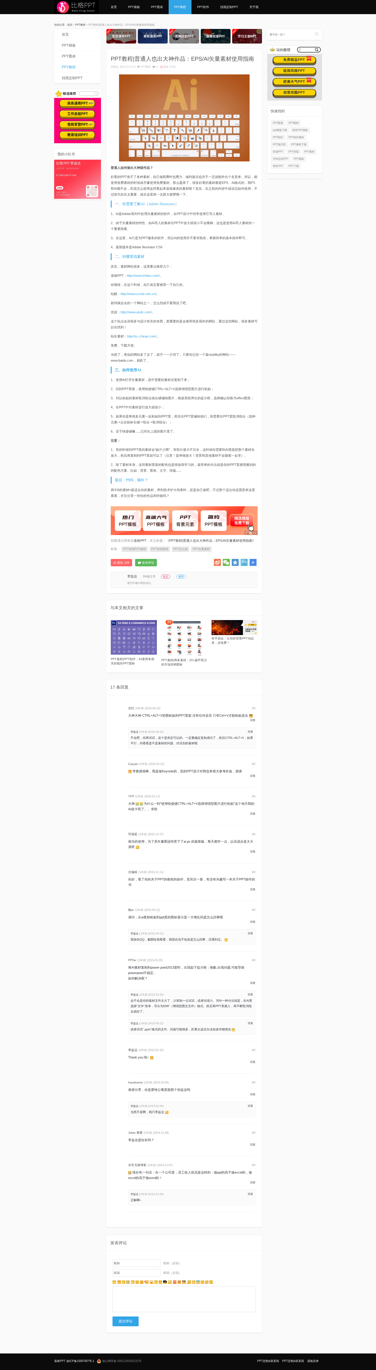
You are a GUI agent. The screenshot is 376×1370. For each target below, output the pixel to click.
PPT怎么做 (180, 549)
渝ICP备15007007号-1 (80, 1361)
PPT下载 (294, 166)
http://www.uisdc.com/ (136, 312)
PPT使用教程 (159, 549)
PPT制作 (278, 137)
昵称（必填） (172, 1263)
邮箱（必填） (172, 1272)
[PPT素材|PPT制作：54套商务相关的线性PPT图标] (134, 637)
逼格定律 (313, 1361)
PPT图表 (157, 7)
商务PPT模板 (300, 130)
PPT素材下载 (299, 144)
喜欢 (169, 66)
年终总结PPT (280, 158)
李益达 (115, 66)
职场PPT (278, 151)
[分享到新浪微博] (217, 562)
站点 (165, 576)
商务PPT (278, 166)
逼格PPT (59, 1361)
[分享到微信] (226, 562)
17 (157, 66)
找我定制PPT (229, 7)
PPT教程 (180, 7)
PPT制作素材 (296, 137)
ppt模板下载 (280, 130)
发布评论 (147, 562)
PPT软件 (203, 7)
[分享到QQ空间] (235, 562)
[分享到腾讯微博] (244, 562)
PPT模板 (134, 7)
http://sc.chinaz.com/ (142, 336)
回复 (252, 720)
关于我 (253, 7)
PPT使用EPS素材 (134, 549)
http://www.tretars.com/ (143, 275)
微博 (181, 576)
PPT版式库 (279, 144)
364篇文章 (149, 576)
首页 (114, 7)
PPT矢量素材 (201, 549)
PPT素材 (309, 151)
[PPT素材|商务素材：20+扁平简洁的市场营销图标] (184, 638)
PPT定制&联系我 (268, 1361)
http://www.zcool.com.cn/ (138, 294)
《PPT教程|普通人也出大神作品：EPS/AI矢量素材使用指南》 (210, 540)
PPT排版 (294, 151)
